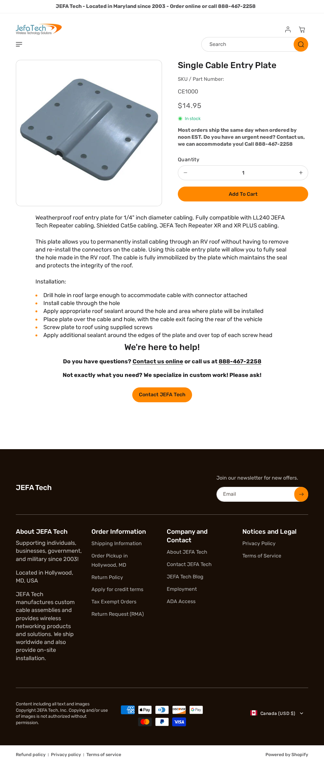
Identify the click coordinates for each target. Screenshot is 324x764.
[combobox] (255, 44)
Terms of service (103, 754)
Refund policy (31, 754)
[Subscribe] (301, 494)
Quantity (188, 159)
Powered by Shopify (286, 754)
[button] (19, 44)
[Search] (301, 44)
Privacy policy (66, 754)
